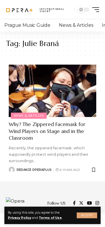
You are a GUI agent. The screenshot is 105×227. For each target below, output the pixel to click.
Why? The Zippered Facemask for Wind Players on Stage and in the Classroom (47, 131)
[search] (68, 10)
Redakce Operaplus (34, 170)
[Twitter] (81, 203)
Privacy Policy (19, 218)
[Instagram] (97, 203)
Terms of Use (50, 218)
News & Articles (29, 116)
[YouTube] (89, 203)
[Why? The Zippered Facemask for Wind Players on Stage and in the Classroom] (52, 91)
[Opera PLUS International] (35, 9)
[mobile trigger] (94, 9)
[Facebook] (74, 203)
